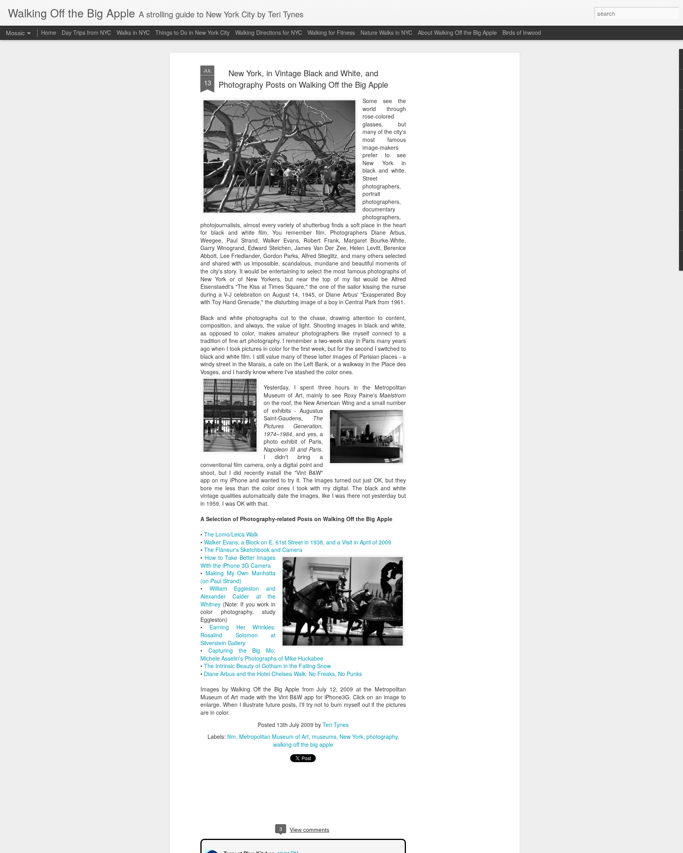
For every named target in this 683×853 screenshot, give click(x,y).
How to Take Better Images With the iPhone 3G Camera (237, 561)
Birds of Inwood (521, 32)
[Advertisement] (449, 186)
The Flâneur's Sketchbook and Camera (253, 550)
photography (382, 736)
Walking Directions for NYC (268, 32)
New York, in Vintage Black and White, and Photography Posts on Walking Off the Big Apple (303, 78)
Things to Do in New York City (192, 32)
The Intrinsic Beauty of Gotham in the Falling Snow (267, 666)
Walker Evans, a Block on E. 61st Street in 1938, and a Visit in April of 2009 (297, 542)
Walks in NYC (133, 32)
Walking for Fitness (331, 32)
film (231, 736)
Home (48, 32)
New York (351, 736)
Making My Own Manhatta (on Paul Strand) (237, 577)
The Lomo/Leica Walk (231, 534)
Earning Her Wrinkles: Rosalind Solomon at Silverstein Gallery (237, 634)
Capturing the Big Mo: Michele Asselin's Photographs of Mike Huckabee (261, 654)
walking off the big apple (303, 744)
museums (324, 736)
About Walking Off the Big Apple (457, 32)
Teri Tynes (336, 725)
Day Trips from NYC (86, 32)
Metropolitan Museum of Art (274, 736)
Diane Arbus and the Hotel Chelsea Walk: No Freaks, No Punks (283, 674)
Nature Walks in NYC (386, 32)
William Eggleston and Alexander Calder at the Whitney (237, 596)
